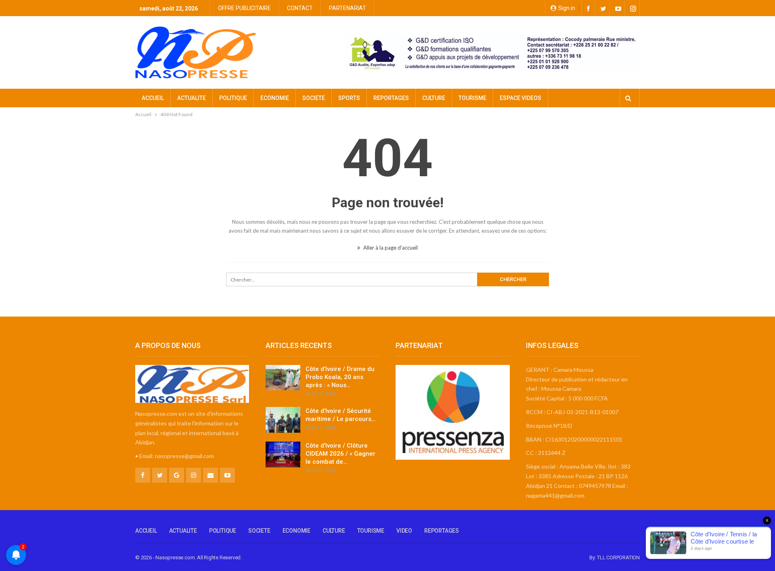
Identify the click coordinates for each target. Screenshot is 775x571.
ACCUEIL (153, 98)
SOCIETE (313, 98)
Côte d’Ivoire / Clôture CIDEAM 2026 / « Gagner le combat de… (340, 453)
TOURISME (472, 98)
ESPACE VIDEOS (520, 98)
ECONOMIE (274, 98)
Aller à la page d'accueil (390, 247)
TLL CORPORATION (618, 557)
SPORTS (349, 98)
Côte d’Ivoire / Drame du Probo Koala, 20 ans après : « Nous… (340, 377)
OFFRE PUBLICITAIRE (244, 8)
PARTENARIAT (347, 8)
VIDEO (404, 530)
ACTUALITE (191, 98)
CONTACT (300, 8)
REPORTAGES (391, 98)
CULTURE (433, 98)
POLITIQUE (233, 98)
